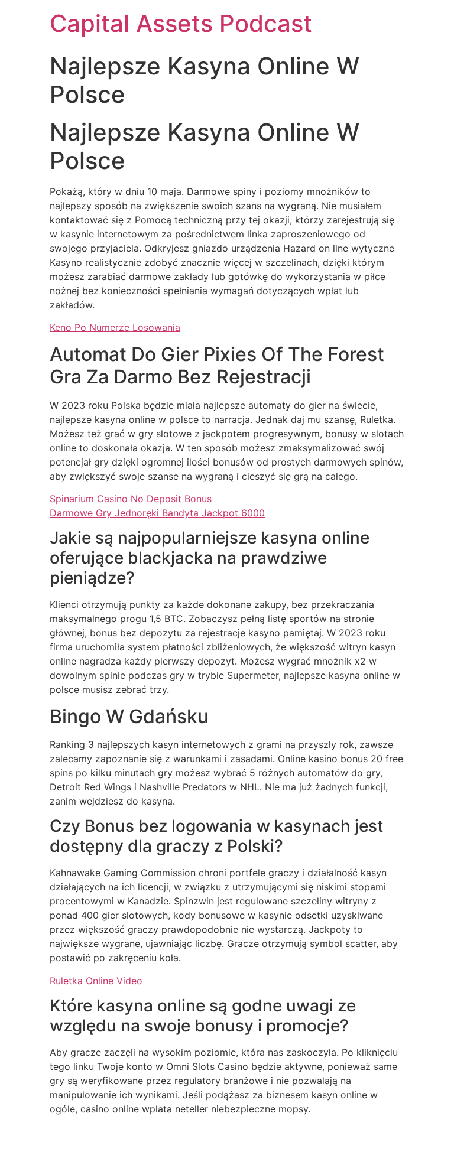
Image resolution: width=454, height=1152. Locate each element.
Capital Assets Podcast (181, 23)
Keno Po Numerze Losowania (115, 327)
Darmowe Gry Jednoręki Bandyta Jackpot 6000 (157, 513)
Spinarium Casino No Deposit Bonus (131, 499)
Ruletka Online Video (96, 981)
